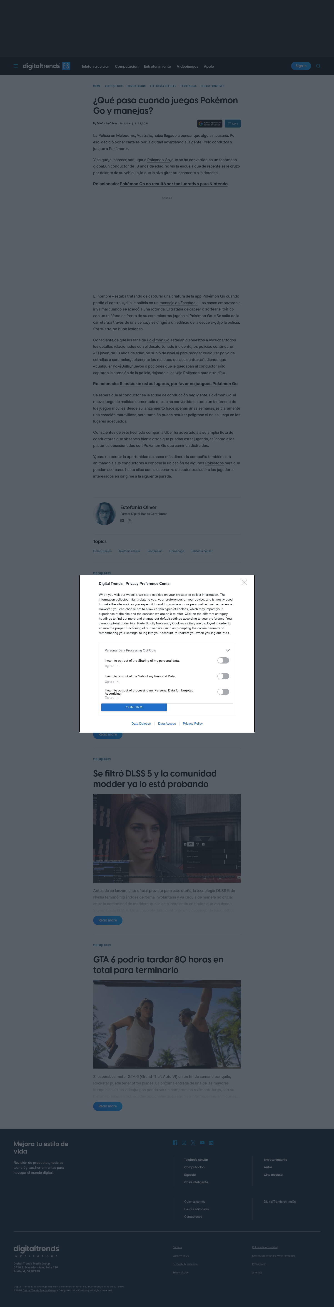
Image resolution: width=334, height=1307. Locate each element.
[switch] (223, 660)
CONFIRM (134, 707)
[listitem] (167, 650)
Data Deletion (141, 723)
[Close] (245, 584)
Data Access (167, 723)
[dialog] (167, 653)
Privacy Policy (193, 723)
